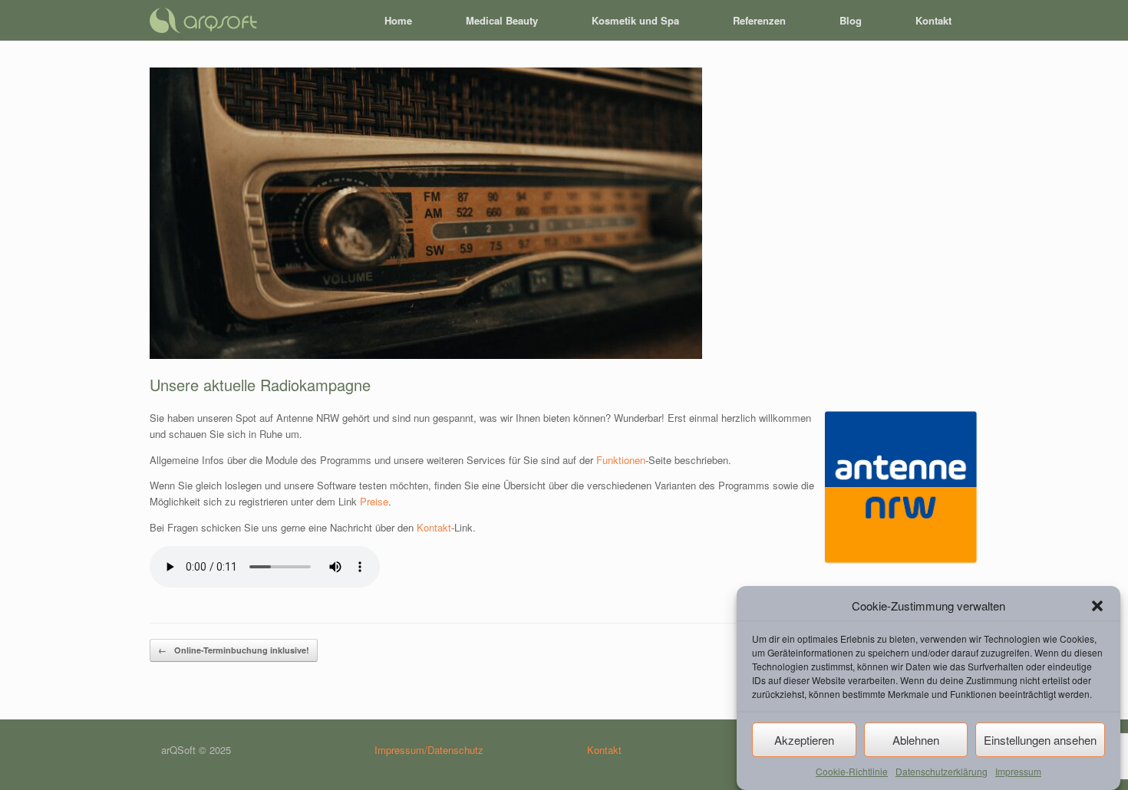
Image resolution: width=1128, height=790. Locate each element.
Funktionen (620, 460)
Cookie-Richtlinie (852, 771)
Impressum (1018, 771)
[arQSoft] (203, 20)
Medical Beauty (502, 20)
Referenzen (759, 20)
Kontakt (933, 20)
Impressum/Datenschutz (428, 749)
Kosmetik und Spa (635, 20)
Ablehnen (915, 740)
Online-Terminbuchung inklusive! (233, 650)
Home (398, 20)
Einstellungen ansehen (1040, 740)
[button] (1097, 606)
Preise (374, 501)
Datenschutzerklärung (941, 771)
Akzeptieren (804, 740)
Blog (850, 20)
